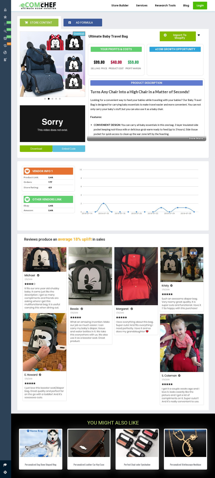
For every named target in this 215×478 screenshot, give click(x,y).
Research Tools (165, 5)
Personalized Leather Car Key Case (89, 464)
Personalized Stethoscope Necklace (185, 464)
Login (200, 5)
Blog (186, 5)
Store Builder (119, 5)
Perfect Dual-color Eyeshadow (137, 464)
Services (141, 5)
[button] (39, 22)
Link (50, 177)
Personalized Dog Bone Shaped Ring (40, 464)
